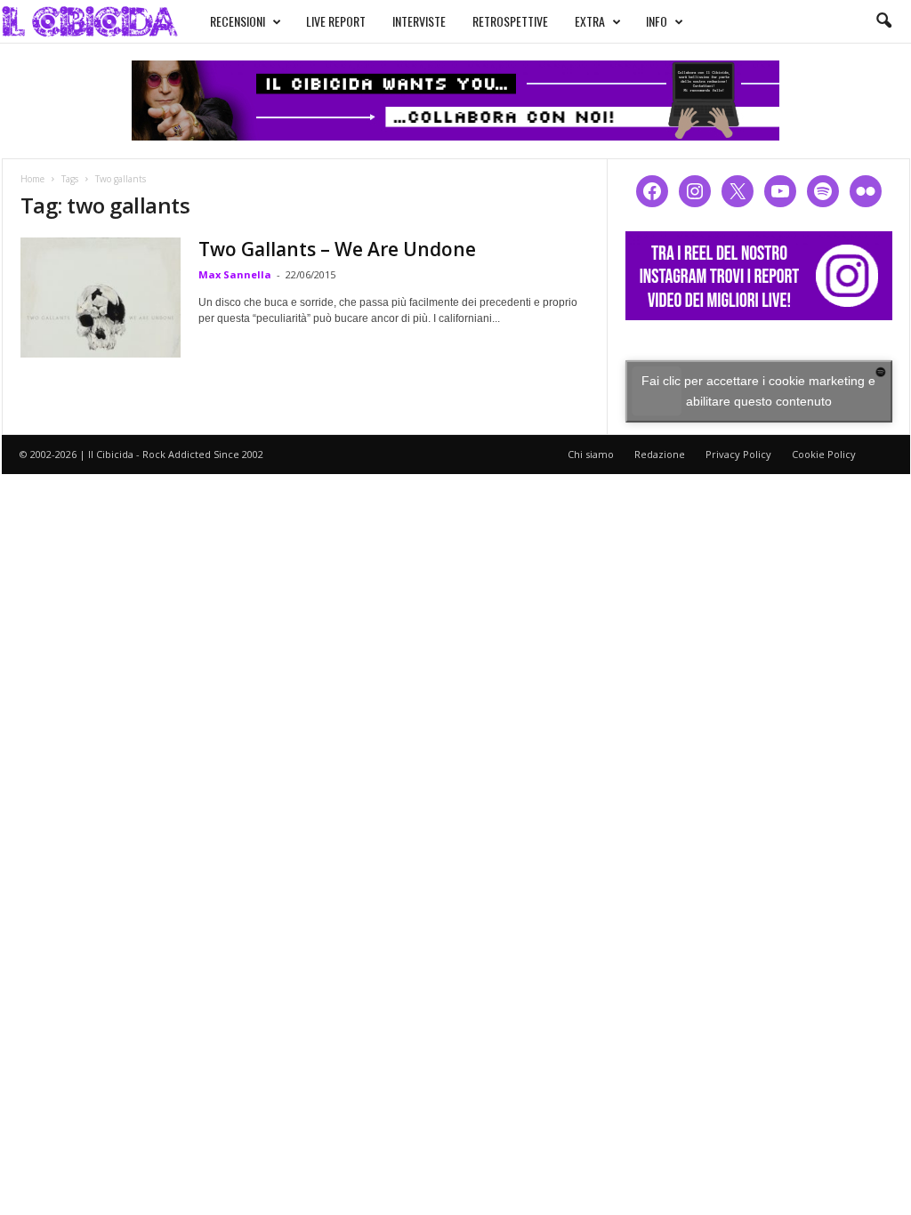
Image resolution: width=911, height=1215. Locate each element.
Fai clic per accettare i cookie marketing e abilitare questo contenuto (758, 391)
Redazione (659, 454)
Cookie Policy (824, 454)
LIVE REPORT (336, 21)
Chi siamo (591, 454)
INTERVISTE (419, 21)
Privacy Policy (738, 454)
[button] (883, 21)
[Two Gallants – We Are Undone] (100, 297)
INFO (656, 21)
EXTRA (590, 21)
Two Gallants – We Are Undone (337, 249)
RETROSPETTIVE (510, 21)
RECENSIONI (237, 21)
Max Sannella (234, 274)
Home (32, 179)
